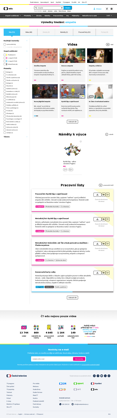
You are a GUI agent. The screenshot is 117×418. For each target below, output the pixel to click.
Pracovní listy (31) (84, 32)
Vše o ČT (84, 2)
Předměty (27, 15)
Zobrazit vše (72, 122)
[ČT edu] (8, 9)
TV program (66, 2)
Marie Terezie (62, 11)
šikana (69, 11)
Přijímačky (75, 15)
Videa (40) (28, 32)
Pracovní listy (58, 15)
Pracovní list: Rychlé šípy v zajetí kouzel (51, 194)
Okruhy (39, 15)
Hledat (67, 8)
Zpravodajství (44, 2)
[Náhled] (103, 195)
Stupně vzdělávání (12, 15)
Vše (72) (12, 32)
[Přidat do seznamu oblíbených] (55, 51)
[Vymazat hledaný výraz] (62, 7)
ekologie (50, 11)
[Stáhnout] (97, 195)
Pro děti (74, 2)
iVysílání (58, 2)
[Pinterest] (111, 9)
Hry (67, 15)
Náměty (47, 15)
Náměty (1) (64, 32)
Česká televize (34, 2)
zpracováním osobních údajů (90, 365)
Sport (52, 2)
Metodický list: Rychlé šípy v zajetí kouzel (52, 218)
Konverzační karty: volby (45, 272)
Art (79, 2)
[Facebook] (107, 9)
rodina (55, 11)
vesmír (44, 11)
